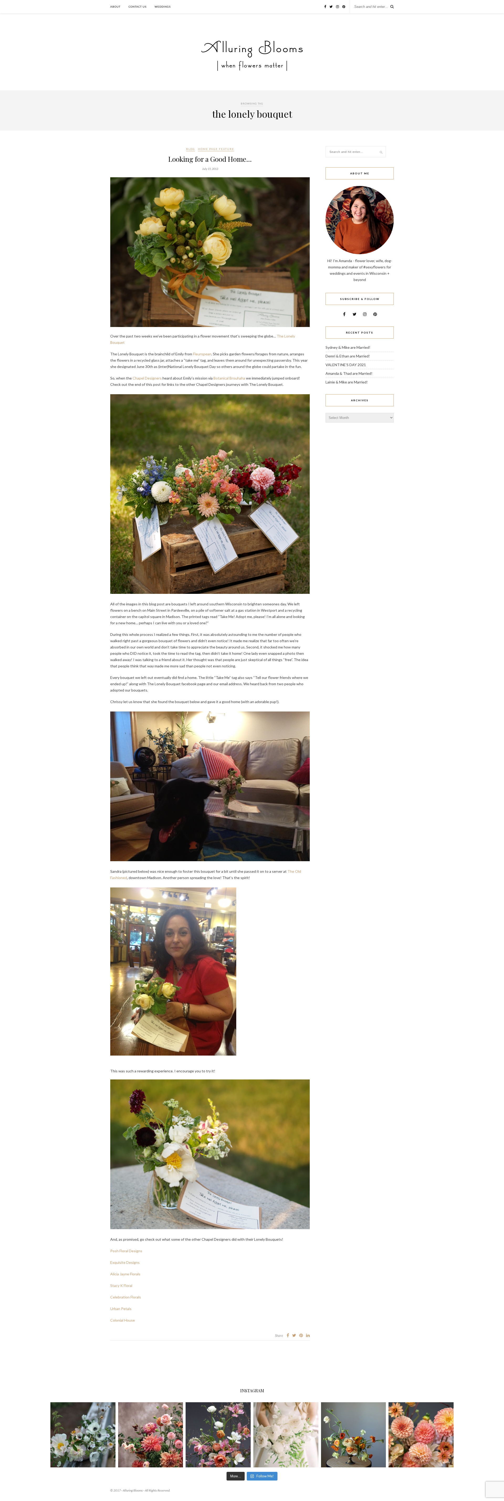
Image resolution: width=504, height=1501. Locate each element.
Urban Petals (121, 1308)
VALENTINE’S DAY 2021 (346, 364)
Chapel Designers (147, 378)
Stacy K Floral (121, 1285)
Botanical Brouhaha (229, 378)
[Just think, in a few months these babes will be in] (83, 1434)
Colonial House (122, 1320)
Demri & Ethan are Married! (348, 356)
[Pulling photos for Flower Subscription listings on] (150, 1434)
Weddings (163, 6)
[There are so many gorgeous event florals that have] (285, 1434)
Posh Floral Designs (126, 1251)
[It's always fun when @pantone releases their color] (421, 1434)
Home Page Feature (216, 148)
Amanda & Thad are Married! (349, 373)
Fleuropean (202, 354)
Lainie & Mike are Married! (347, 382)
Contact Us (137, 6)
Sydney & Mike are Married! (348, 347)
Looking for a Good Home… (210, 159)
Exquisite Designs (125, 1262)
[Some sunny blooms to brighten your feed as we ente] (353, 1434)
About (115, 6)
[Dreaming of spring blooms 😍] (218, 1434)
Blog (190, 148)
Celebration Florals (125, 1297)
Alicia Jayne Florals (125, 1274)
